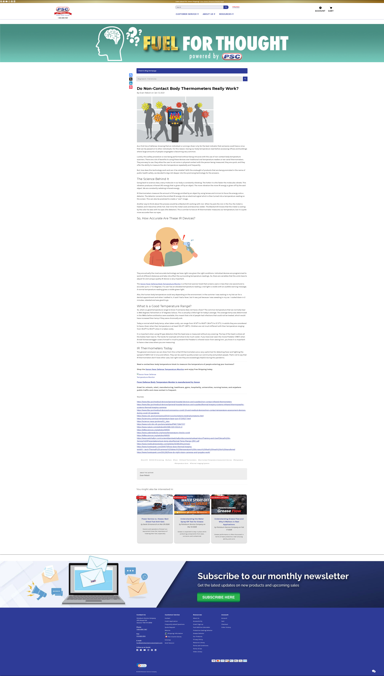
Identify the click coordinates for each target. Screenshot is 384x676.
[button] (141, 666)
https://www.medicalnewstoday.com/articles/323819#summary (163, 444)
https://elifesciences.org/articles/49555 (153, 430)
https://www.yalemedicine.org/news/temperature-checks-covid (163, 433)
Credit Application (171, 621)
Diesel (141, 497)
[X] (131, 79)
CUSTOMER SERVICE (186, 14)
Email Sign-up (198, 624)
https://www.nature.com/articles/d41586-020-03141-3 (159, 427)
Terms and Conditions (200, 645)
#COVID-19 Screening (156, 460)
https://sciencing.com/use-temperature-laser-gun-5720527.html (164, 419)
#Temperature (238, 460)
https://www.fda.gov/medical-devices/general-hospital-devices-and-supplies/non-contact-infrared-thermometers (184, 402)
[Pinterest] (12, 1)
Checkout (224, 624)
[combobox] (199, 7)
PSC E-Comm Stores (175, 637)
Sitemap (168, 640)
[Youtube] (6, 1)
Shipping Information (175, 633)
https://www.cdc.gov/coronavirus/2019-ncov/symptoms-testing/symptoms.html (170, 416)
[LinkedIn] (15, 1)
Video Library (197, 652)
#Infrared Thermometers (187, 460)
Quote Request (170, 627)
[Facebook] (1, 1)
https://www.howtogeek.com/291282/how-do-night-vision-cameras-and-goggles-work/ (173, 452)
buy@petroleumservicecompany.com (149, 643)
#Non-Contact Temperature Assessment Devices (215, 460)
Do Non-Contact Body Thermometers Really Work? (188, 88)
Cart (222, 621)
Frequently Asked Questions (174, 624)
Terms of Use (197, 649)
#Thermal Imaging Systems (199, 463)
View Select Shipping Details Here (211, 1)
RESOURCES (225, 14)
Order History (226, 627)
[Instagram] (9, 1)
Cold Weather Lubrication (219, 497)
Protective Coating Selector (202, 630)
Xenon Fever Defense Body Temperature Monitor (160, 284)
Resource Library (199, 642)
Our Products (197, 636)
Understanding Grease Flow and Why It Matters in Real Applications (229, 522)
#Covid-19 (144, 460)
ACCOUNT (320, 11)
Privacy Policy (198, 639)
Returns (167, 630)
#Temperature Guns (181, 463)
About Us (196, 618)
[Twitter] (4, 1)
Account (224, 618)
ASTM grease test (180, 497)
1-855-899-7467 (141, 629)
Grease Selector (198, 633)
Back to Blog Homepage (147, 71)
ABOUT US (208, 14)
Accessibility (197, 621)
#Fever (175, 460)
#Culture (168, 460)
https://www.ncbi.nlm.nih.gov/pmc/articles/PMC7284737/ (161, 424)
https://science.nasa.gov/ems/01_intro (153, 421)
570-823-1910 (141, 636)
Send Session (169, 643)
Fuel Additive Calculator (201, 627)
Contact (167, 618)
